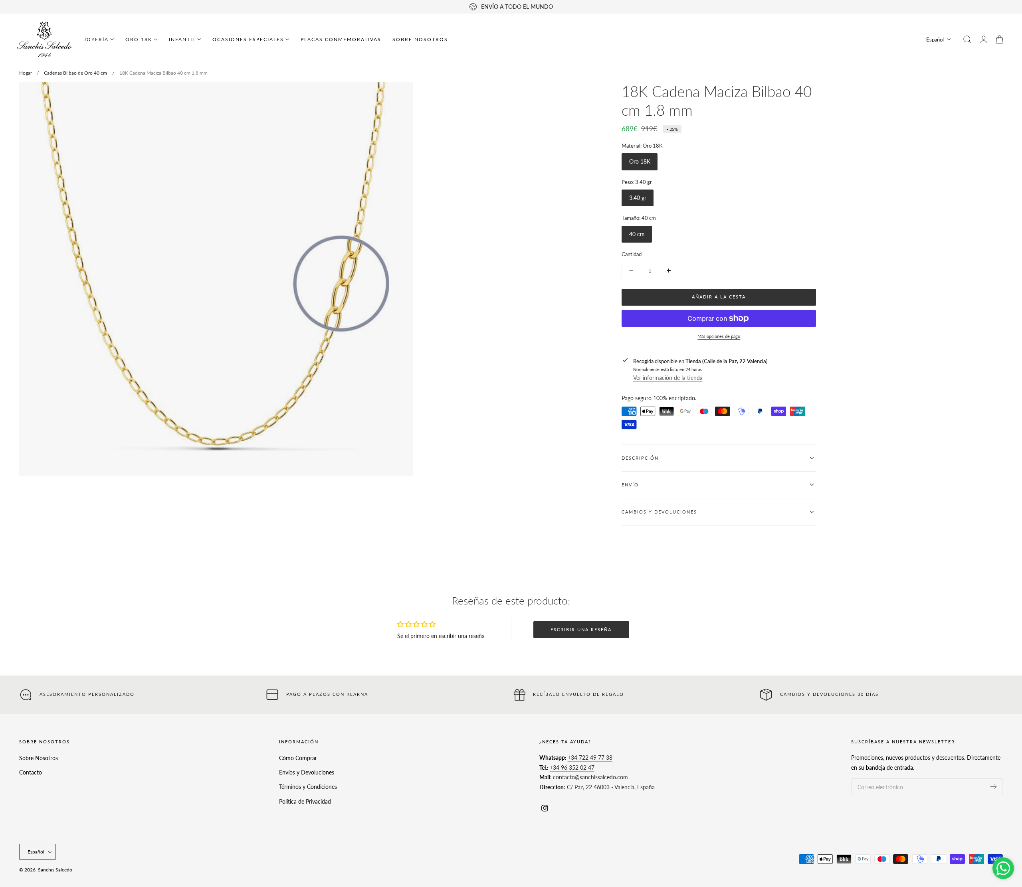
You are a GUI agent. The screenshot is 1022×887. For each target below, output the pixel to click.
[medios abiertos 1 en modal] (398, 96)
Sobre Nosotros (38, 758)
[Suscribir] (993, 786)
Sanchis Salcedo (55, 870)
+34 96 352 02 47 (572, 767)
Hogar (25, 73)
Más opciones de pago (718, 336)
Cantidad (632, 254)
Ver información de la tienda (668, 377)
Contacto (30, 772)
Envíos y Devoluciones (306, 772)
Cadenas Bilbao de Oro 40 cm (75, 73)
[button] (967, 39)
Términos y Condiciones (308, 786)
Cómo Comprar (298, 758)
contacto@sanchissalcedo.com (590, 777)
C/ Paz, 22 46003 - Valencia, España (610, 787)
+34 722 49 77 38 (590, 758)
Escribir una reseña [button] (581, 629)
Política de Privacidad (305, 801)
